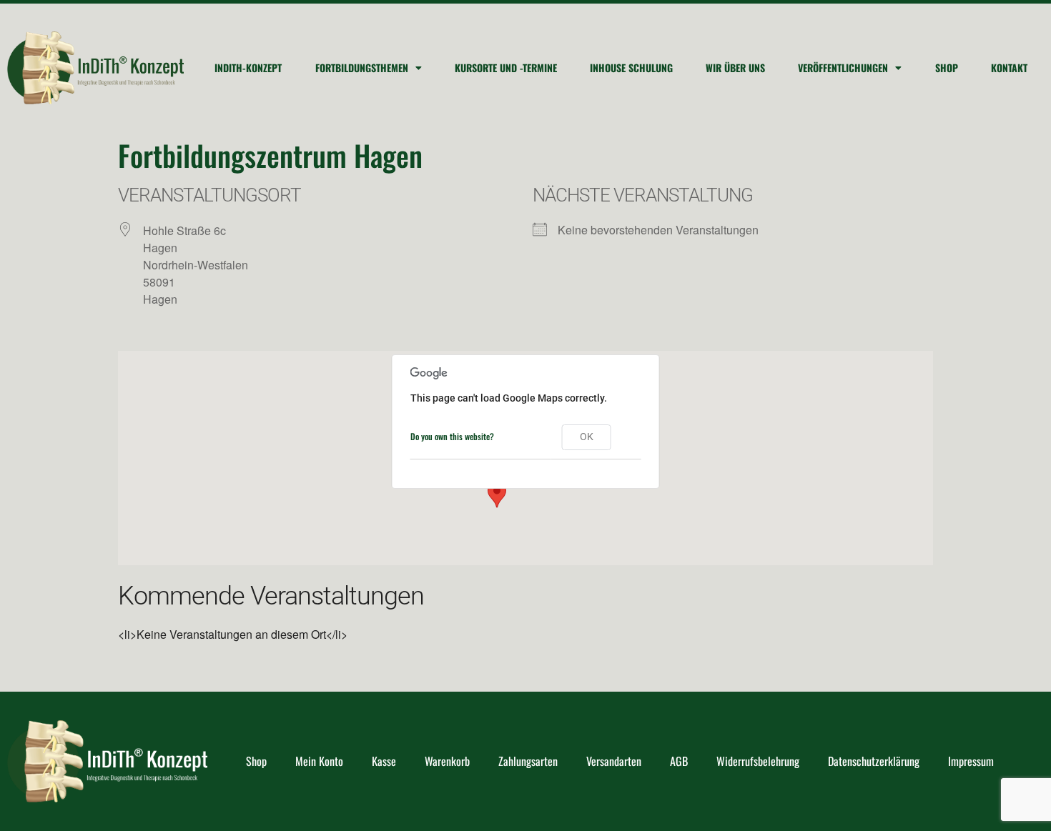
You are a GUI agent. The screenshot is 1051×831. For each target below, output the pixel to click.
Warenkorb (447, 761)
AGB (679, 761)
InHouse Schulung (631, 67)
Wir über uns (735, 67)
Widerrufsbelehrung (757, 761)
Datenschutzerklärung (873, 761)
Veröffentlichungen (843, 67)
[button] (497, 494)
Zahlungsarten (528, 761)
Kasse (384, 761)
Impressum (971, 761)
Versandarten (613, 761)
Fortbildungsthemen (361, 67)
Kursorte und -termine (506, 67)
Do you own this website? (452, 436)
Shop (946, 67)
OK (586, 436)
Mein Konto (319, 761)
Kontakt (1009, 67)
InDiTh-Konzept (248, 67)
